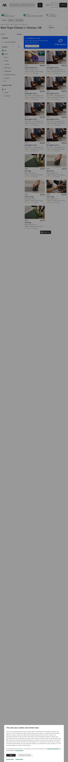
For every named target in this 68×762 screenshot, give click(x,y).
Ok (11, 755)
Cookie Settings (25, 755)
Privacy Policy (19, 750)
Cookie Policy (19, 759)
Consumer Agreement (53, 748)
